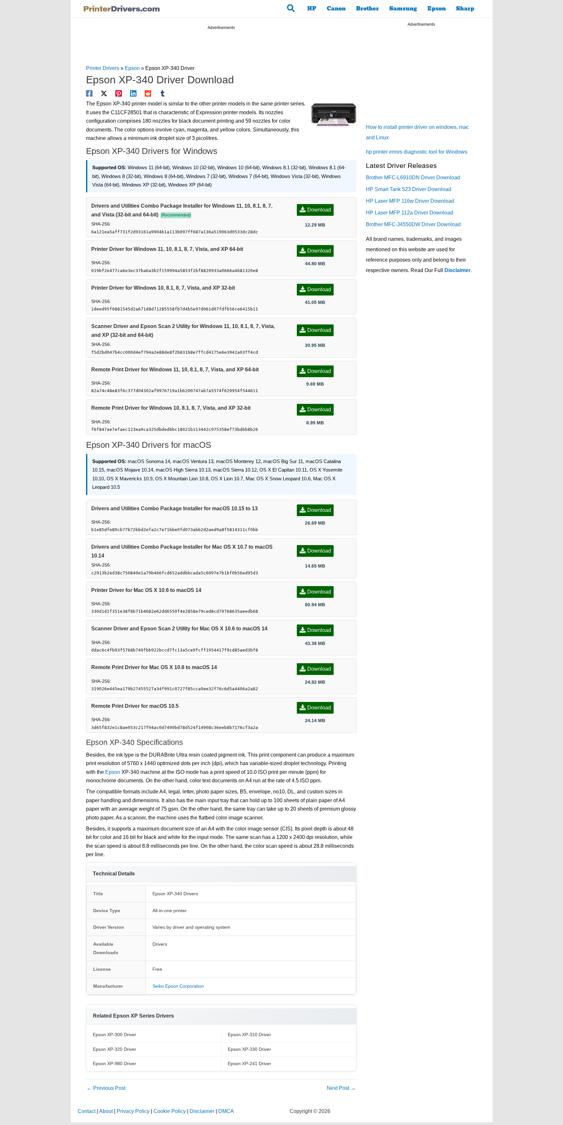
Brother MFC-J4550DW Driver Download (413, 224)
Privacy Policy (133, 1111)
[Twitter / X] (104, 93)
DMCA (226, 1111)
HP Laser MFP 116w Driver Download (410, 201)
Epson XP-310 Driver (249, 1034)
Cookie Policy (169, 1111)
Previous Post (106, 1088)
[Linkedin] (133, 93)
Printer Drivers (102, 68)
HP (311, 9)
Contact (86, 1111)
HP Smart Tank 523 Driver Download (408, 189)
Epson (436, 9)
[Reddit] (148, 93)
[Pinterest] (118, 93)
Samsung (403, 9)
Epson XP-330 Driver (249, 1049)
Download (319, 210)
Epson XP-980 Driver (114, 1063)
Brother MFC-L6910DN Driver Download (413, 177)
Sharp (465, 9)
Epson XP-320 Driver (114, 1049)
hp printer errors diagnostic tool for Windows (416, 152)
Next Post (341, 1088)
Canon (336, 9)
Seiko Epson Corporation (178, 986)
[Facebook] (89, 93)
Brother (367, 9)
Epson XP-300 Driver (114, 1034)
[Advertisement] (221, 48)
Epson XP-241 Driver (249, 1063)
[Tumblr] (162, 93)
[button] (291, 9)
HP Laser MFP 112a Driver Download (409, 212)
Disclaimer (457, 270)
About (106, 1111)
